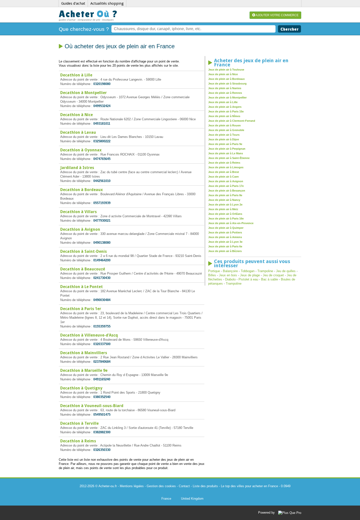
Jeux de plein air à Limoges (225, 167)
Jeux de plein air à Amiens (225, 237)
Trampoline (265, 271)
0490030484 (101, 300)
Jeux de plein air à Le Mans (225, 153)
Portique (214, 271)
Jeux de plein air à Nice (223, 74)
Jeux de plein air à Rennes (225, 92)
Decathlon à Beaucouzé (82, 269)
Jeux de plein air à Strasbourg (227, 83)
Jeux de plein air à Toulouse (226, 69)
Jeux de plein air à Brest (223, 171)
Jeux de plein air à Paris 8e (225, 195)
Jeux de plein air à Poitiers (225, 232)
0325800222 (101, 141)
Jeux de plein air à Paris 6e (225, 246)
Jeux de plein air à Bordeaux (226, 78)
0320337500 (101, 344)
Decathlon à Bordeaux (81, 189)
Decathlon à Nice (76, 114)
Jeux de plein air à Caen (223, 176)
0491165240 (101, 379)
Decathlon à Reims (78, 441)
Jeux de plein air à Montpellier (227, 97)
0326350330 (101, 450)
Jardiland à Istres (77, 167)
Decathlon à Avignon (80, 229)
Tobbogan (247, 271)
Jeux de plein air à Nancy (224, 199)
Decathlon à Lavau (78, 132)
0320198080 (101, 84)
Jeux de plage (250, 275)
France (166, 498)
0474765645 (101, 159)
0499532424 (101, 106)
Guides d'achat (73, 3)
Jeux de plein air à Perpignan (226, 148)
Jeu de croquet (273, 275)
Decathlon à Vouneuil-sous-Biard (91, 405)
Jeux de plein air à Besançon (226, 190)
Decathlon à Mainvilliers (83, 353)
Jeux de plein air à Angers (224, 106)
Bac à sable (269, 279)
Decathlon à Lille (76, 75)
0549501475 (101, 414)
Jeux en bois (228, 275)
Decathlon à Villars (78, 211)
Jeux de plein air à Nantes (224, 88)
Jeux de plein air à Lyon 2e (225, 204)
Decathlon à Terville (79, 423)
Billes (212, 275)
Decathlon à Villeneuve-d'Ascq (89, 335)
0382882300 (101, 432)
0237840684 (101, 361)
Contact (184, 486)
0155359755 (101, 326)
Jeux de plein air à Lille (223, 102)
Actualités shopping (107, 3)
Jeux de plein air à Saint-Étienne (229, 158)
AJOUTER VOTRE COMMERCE (277, 15)
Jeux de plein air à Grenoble (226, 130)
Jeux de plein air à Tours (224, 134)
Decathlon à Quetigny (81, 388)
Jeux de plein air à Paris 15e (226, 111)
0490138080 (101, 242)
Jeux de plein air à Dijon (223, 139)
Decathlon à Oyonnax (81, 150)
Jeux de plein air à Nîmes (224, 116)
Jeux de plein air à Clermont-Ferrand (231, 120)
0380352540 (101, 397)
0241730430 (101, 278)
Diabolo (230, 279)
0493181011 (101, 123)
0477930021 (101, 220)
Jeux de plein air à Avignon (225, 181)
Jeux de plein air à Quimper (225, 227)
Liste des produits (205, 486)
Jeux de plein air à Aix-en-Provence (230, 223)
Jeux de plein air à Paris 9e (225, 144)
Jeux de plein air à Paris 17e (226, 185)
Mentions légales (132, 486)
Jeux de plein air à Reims (224, 162)
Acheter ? (88, 13)
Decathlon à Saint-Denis (83, 251)
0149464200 (101, 260)
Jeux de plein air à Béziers (225, 251)
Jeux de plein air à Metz (223, 209)
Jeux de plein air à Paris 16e (226, 218)
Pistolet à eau (248, 279)
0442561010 (101, 181)
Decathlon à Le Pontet (81, 286)
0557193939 (101, 203)
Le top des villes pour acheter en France (249, 486)
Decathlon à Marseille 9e (84, 370)
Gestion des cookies (161, 486)
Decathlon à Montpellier (83, 92)
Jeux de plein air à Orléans (225, 213)
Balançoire (230, 271)
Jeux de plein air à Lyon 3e (225, 241)
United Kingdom (192, 498)
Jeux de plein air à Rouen (224, 125)
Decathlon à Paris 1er (80, 308)
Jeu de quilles (286, 271)
